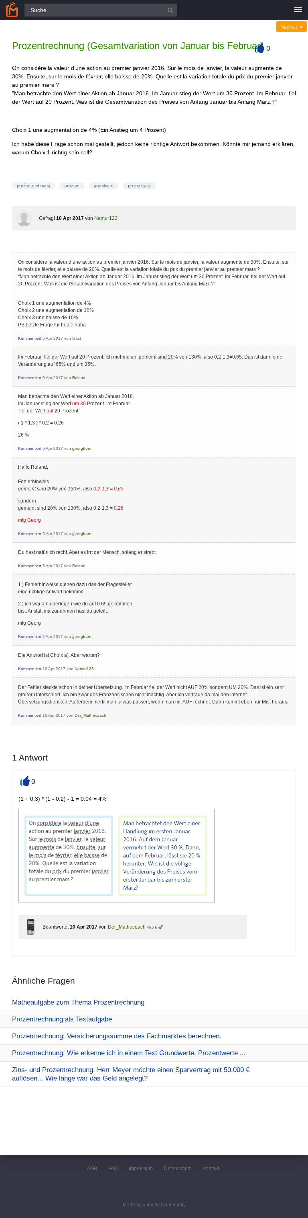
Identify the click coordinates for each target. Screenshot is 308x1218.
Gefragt (47, 218)
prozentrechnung (33, 185)
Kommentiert (29, 338)
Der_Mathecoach (90, 715)
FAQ (113, 1168)
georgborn (81, 448)
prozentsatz (139, 185)
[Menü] (298, 10)
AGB (92, 1168)
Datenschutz (177, 1168)
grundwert (103, 185)
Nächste (291, 27)
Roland (78, 377)
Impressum (141, 1168)
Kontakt (211, 1168)
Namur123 (106, 218)
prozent (72, 185)
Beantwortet (56, 927)
